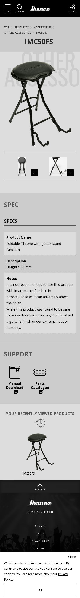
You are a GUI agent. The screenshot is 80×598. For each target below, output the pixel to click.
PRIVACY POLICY (40, 541)
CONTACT (40, 526)
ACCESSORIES (43, 27)
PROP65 (40, 548)
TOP (6, 27)
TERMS (40, 533)
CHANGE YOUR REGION (40, 512)
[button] (7, 8)
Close (72, 557)
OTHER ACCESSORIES (17, 33)
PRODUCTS (22, 27)
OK (40, 590)
